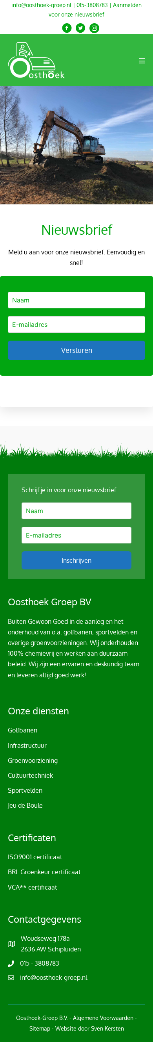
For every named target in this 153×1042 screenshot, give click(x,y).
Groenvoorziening (33, 760)
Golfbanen (22, 730)
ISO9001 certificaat (35, 857)
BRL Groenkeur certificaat (44, 872)
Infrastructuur (27, 745)
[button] (67, 28)
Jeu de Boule (25, 805)
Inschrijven (76, 560)
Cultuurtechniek (30, 775)
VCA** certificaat (32, 887)
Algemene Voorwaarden (103, 1017)
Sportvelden (25, 790)
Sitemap (39, 1028)
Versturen (76, 350)
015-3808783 (92, 5)
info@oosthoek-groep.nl (41, 5)
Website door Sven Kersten (89, 1028)
